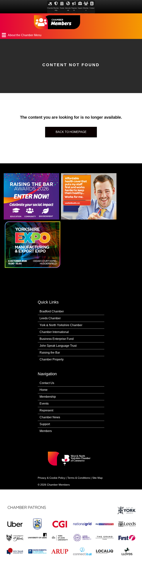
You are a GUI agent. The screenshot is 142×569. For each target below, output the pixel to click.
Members (46, 431)
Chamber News (50, 417)
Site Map (97, 477)
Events (44, 403)
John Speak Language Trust (58, 345)
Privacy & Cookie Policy (51, 477)
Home (44, 389)
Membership (48, 396)
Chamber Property (52, 359)
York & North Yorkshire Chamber (61, 325)
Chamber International (54, 332)
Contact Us (47, 383)
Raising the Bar (50, 352)
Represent (46, 410)
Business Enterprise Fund (57, 338)
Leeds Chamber (50, 318)
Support (45, 424)
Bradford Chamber (52, 311)
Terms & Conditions (78, 477)
